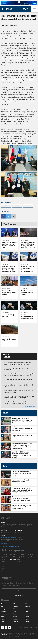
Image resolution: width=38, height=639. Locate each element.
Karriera (27, 621)
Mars (3, 563)
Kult (14, 609)
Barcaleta (27, 616)
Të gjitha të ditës (30, 406)
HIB (28, 206)
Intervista (16, 619)
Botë (26, 614)
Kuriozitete (4, 614)
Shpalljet (15, 621)
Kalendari (27, 611)
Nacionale (27, 606)
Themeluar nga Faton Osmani (10, 546)
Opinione (15, 606)
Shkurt (4, 561)
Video (26, 604)
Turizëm (15, 614)
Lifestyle (3, 609)
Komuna (3, 611)
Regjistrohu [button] (19, 595)
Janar (3, 559)
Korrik (18, 559)
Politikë (15, 604)
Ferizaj (6, 206)
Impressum (4, 543)
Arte (26, 609)
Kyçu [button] (19, 590)
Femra (2, 621)
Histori (15, 616)
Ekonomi (3, 604)
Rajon (2, 616)
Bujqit (17, 206)
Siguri (14, 611)
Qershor (4, 570)
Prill (3, 566)
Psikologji (3, 619)
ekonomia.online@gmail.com (11, 537)
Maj (3, 568)
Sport (2, 606)
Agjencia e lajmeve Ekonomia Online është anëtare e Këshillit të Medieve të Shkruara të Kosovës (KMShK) (23, 635)
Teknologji (28, 619)
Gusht (18, 561)
